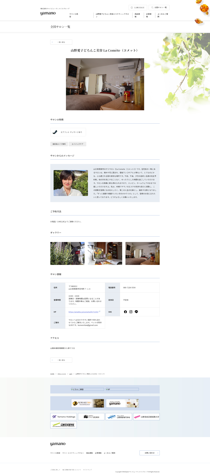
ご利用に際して (55, 470)
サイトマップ (87, 470)
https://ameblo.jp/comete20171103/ (83, 312)
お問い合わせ (150, 453)
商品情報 (89, 453)
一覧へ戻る (61, 42)
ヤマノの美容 (55, 453)
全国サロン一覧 (160, 7)
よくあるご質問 (109, 453)
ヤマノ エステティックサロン (73, 453)
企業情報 (98, 453)
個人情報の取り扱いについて (71, 470)
